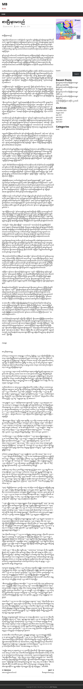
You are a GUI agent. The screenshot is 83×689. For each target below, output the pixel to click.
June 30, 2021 (9, 26)
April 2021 (59, 122)
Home (3, 14)
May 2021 (59, 119)
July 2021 (59, 115)
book (24, 26)
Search (58, 71)
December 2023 (61, 110)
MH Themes (53, 687)
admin (18, 26)
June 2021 (59, 117)
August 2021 (60, 113)
